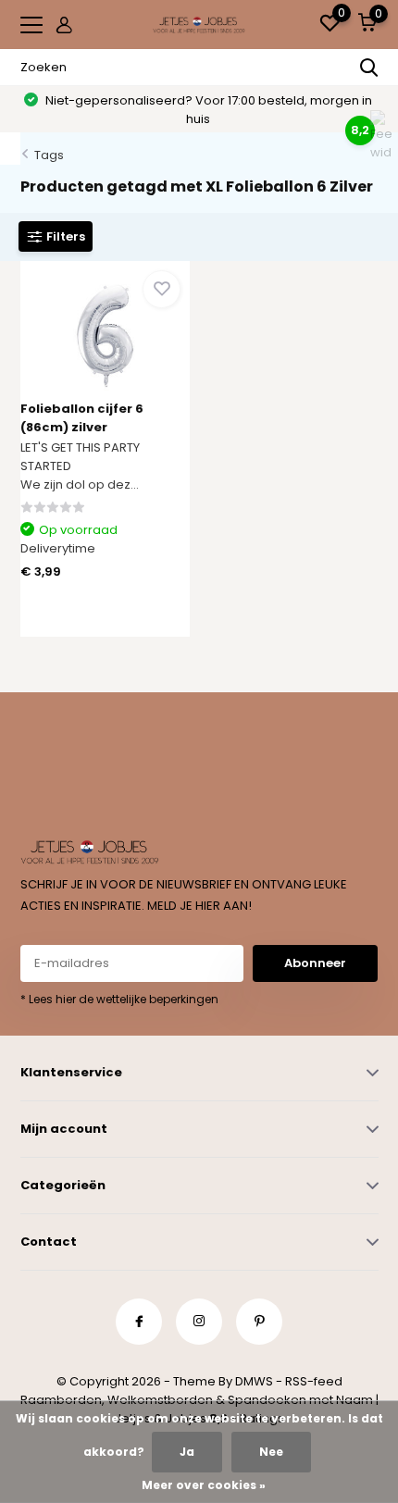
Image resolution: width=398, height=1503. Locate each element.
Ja (187, 1452)
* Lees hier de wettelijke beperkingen (119, 999)
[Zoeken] (369, 67)
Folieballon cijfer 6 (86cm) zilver (81, 418)
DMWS (254, 1381)
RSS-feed (313, 1381)
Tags (49, 155)
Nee (271, 1452)
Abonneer (315, 963)
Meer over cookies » (204, 1485)
